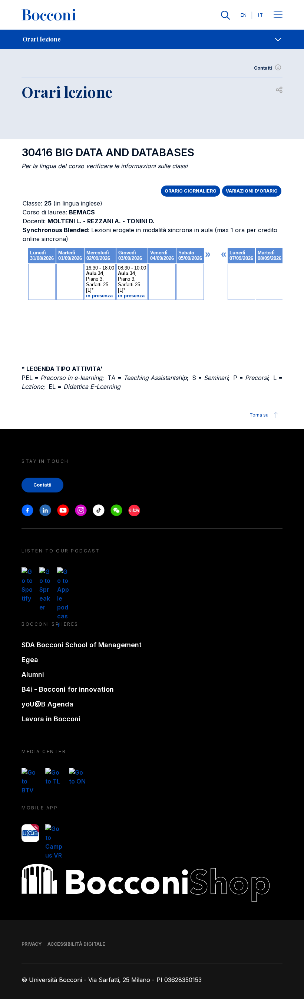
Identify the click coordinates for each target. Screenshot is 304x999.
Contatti (263, 68)
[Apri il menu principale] (278, 15)
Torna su (259, 415)
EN (244, 15)
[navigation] (152, 39)
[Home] (49, 15)
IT (260, 15)
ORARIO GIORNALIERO (191, 191)
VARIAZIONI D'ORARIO (252, 191)
